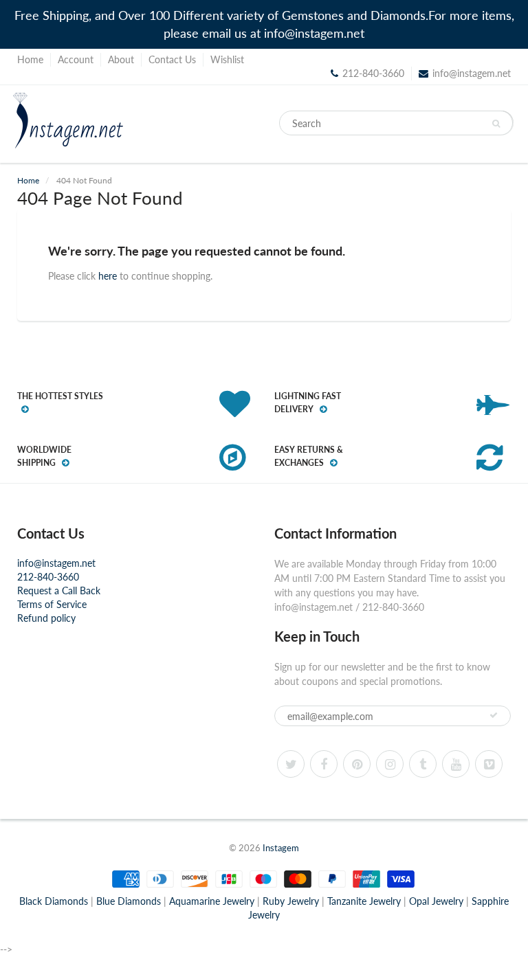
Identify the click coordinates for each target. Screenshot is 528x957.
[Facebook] (324, 764)
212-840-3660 (48, 577)
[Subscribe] (493, 715)
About (121, 59)
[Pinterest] (357, 764)
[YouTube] (456, 764)
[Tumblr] (423, 764)
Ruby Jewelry (291, 901)
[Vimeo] (489, 764)
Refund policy (46, 618)
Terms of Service (52, 604)
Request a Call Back (58, 590)
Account (76, 59)
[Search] (496, 124)
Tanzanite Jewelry (364, 901)
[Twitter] (291, 764)
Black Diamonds (53, 901)
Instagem (281, 847)
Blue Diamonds (128, 901)
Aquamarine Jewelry (211, 901)
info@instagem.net (471, 73)
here (107, 276)
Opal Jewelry (436, 901)
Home (30, 59)
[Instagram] (390, 764)
